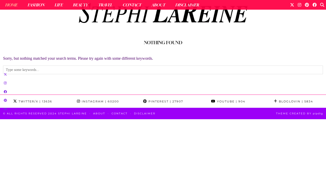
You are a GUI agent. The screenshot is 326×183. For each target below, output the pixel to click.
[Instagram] (299, 5)
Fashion (36, 5)
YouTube (230, 101)
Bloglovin (295, 101)
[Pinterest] (307, 5)
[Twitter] (292, 5)
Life (59, 5)
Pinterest (165, 101)
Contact (132, 5)
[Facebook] (315, 5)
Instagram (99, 101)
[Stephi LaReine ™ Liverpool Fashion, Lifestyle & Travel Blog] (163, 14)
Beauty (80, 5)
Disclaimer (187, 5)
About (158, 5)
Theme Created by (299, 113)
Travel (105, 5)
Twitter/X (34, 101)
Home (11, 5)
